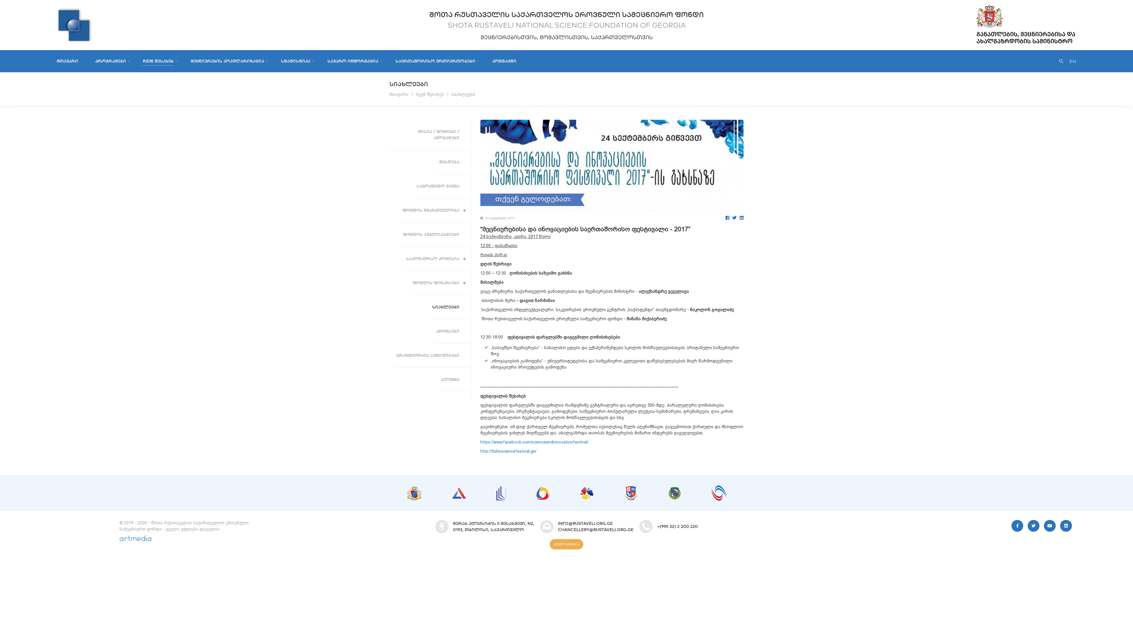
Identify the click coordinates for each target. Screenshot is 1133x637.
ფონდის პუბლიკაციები (431, 234)
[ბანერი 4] (543, 489)
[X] (1033, 526)
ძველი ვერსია (566, 544)
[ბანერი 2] (459, 490)
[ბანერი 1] (414, 489)
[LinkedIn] (742, 217)
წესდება (449, 162)
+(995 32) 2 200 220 (677, 526)
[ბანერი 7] (675, 489)
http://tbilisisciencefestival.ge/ (508, 451)
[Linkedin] (1066, 526)
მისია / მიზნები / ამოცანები (438, 134)
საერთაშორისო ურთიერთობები (435, 61)
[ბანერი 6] (631, 489)
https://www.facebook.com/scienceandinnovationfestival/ (534, 442)
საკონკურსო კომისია (432, 258)
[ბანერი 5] (586, 489)
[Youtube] (1050, 526)
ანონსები (447, 331)
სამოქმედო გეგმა (438, 186)
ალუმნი (450, 379)
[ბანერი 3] (501, 489)
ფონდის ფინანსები (435, 282)
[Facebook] (727, 217)
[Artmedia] (135, 539)
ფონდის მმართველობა (430, 210)
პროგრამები (110, 61)
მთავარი (67, 61)
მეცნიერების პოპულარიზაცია (227, 61)
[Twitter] (734, 217)
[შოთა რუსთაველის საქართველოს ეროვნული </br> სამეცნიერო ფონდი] (74, 10)
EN (1072, 61)
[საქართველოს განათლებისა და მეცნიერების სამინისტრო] (1025, 6)
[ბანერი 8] (718, 488)
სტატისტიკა (295, 61)
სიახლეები (463, 94)
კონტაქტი (504, 61)
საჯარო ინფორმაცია (353, 61)
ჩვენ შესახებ (158, 61)
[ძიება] (1061, 61)
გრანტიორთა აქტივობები (427, 355)
